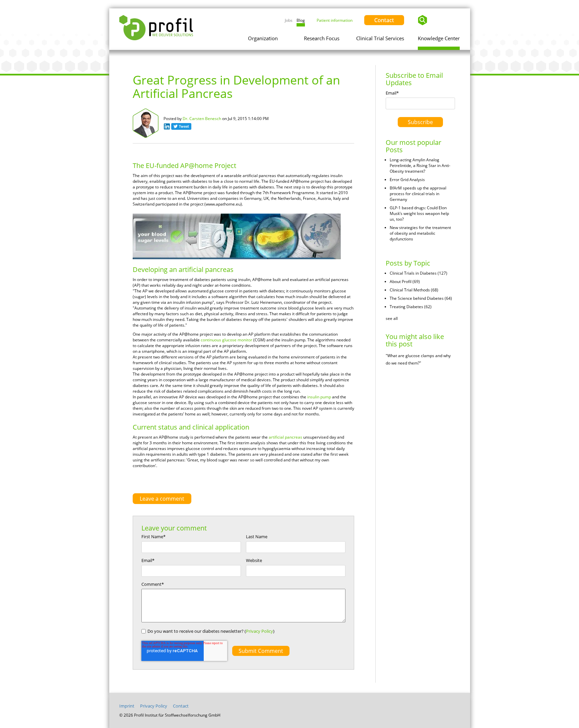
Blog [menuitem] (301, 20)
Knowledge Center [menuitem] (439, 38)
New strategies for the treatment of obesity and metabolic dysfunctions (420, 233)
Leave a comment (162, 498)
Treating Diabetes (411, 307)
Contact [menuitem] (181, 706)
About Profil (405, 281)
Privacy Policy (259, 631)
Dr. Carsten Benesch (202, 118)
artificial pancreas (285, 437)
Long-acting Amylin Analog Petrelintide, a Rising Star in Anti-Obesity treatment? (420, 165)
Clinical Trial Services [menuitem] (380, 38)
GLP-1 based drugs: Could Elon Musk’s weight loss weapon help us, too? (419, 213)
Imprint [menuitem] (126, 706)
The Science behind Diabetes (421, 298)
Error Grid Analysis (407, 179)
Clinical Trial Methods (414, 290)
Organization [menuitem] (263, 38)
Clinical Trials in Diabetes (418, 273)
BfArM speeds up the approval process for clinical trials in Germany (418, 193)
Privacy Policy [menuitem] (153, 706)
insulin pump (319, 397)
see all (392, 318)
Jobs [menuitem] (289, 20)
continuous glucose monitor (226, 340)
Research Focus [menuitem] (321, 38)
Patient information (334, 20)
